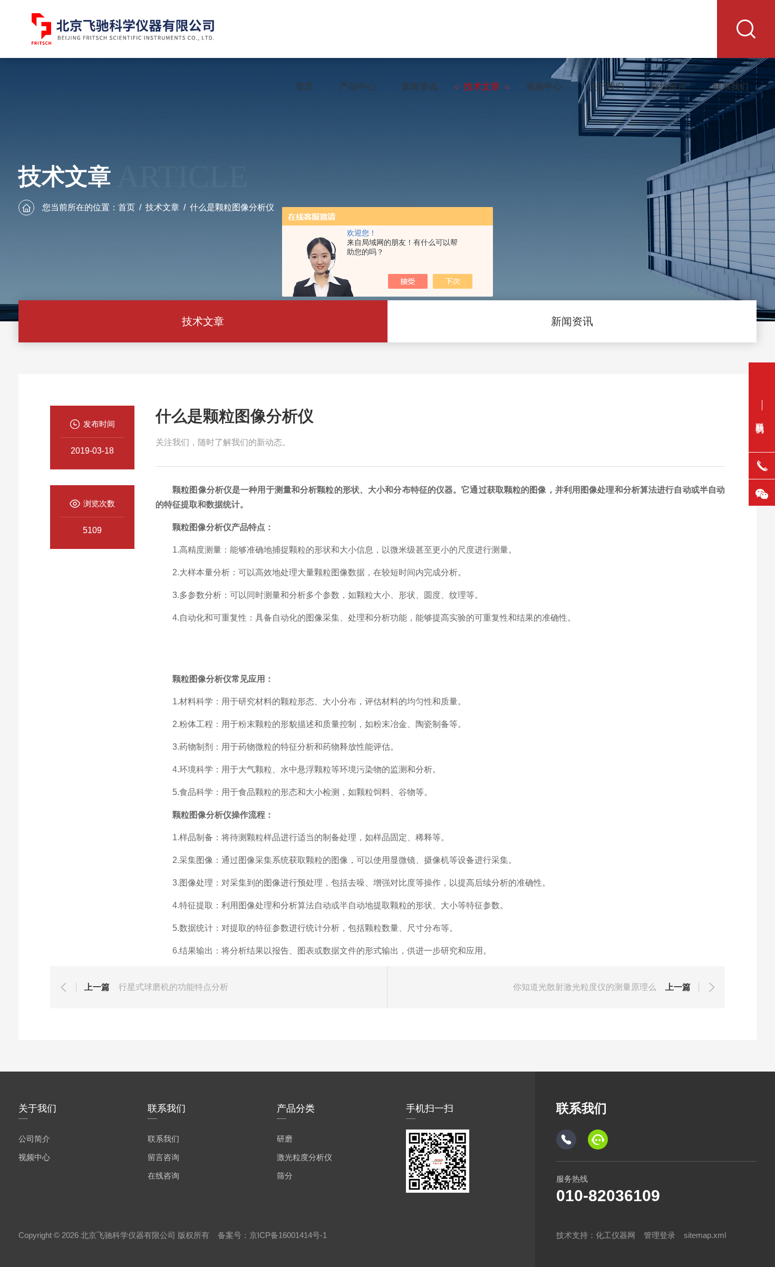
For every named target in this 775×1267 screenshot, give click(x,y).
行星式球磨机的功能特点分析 (173, 987)
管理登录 (659, 1235)
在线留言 (668, 87)
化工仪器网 (615, 1235)
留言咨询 (163, 1157)
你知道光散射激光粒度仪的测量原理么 (584, 987)
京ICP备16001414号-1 (288, 1235)
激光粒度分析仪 (304, 1157)
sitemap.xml (705, 1235)
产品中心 (357, 87)
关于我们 (606, 87)
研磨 (285, 1138)
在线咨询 (163, 1175)
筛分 (285, 1175)
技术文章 (482, 87)
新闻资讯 (420, 87)
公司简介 (34, 1138)
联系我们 (731, 87)
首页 (304, 87)
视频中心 (544, 87)
